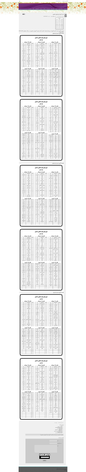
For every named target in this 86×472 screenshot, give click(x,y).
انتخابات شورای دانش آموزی (58, 427)
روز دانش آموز (60, 430)
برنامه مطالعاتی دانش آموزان (58, 429)
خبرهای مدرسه (53, 16)
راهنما (33, 8)
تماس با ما (30, 8)
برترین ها (41, 8)
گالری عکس (52, 8)
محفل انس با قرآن (60, 426)
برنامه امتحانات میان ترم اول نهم (58, 431)
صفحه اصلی (65, 8)
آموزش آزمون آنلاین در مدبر (58, 432)
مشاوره (44, 8)
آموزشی (56, 8)
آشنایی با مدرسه (61, 8)
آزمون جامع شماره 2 (59, 428)
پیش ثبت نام (48, 8)
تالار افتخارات (37, 8)
